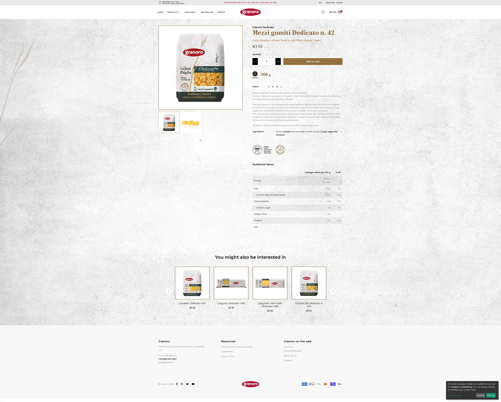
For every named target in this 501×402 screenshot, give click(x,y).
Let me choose (455, 395)
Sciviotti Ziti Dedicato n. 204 (270, 305)
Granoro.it (288, 347)
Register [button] (331, 3)
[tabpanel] (169, 124)
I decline (480, 395)
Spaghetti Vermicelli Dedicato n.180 (231, 305)
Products (173, 12)
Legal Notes (227, 351)
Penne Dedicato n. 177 (309, 303)
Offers (221, 12)
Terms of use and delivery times (236, 347)
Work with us (290, 355)
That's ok (491, 395)
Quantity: (256, 54)
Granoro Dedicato (263, 27)
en (320, 3)
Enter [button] (340, 3)
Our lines (190, 12)
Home (160, 12)
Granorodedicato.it (293, 351)
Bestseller (207, 12)
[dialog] (472, 390)
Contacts (288, 360)
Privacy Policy (228, 356)
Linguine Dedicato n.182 (192, 303)
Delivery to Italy (173, 2)
